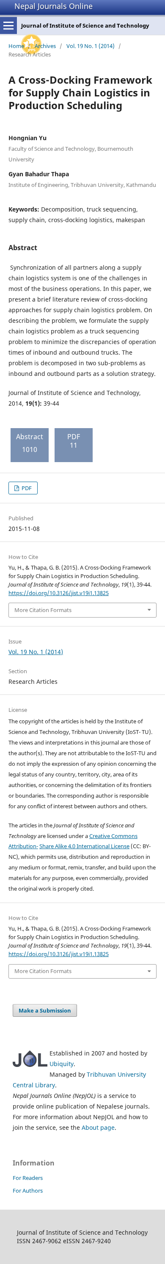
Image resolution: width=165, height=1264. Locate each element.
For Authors (28, 1190)
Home (16, 46)
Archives (45, 46)
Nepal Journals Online (53, 6)
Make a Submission (45, 1010)
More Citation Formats (43, 610)
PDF (26, 488)
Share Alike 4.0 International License (84, 846)
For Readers (28, 1178)
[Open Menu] (8, 25)
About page (98, 1127)
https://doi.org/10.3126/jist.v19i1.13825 (58, 593)
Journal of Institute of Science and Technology (85, 25)
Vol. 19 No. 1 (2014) (90, 46)
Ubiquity (62, 1064)
